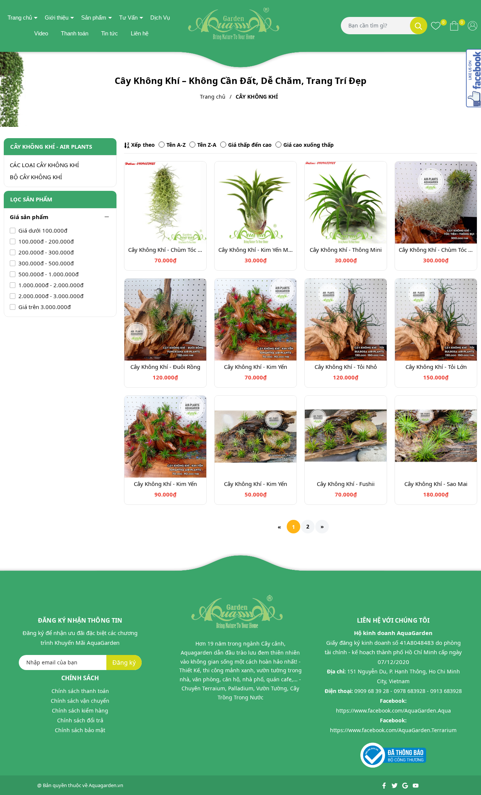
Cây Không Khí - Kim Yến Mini (255, 249)
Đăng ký (124, 662)
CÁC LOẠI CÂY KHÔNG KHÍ (44, 165)
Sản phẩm (93, 17)
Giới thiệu (56, 17)
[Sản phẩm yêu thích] (435, 25)
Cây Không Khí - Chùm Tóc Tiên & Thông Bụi (436, 249)
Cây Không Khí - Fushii (346, 483)
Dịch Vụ (160, 17)
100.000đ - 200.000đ (45, 241)
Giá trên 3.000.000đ (44, 307)
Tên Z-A (206, 144)
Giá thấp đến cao (250, 144)
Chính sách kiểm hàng (80, 710)
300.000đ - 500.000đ (45, 263)
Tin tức (109, 33)
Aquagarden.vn (106, 785)
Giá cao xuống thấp (308, 144)
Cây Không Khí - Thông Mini (346, 249)
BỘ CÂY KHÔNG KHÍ (36, 177)
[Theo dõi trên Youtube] (415, 785)
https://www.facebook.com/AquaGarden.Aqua (393, 710)
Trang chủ (20, 17)
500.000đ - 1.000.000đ (48, 274)
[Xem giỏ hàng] (454, 25)
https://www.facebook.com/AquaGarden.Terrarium (393, 730)
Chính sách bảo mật (80, 730)
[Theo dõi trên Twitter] (395, 785)
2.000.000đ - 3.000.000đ (50, 296)
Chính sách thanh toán (80, 690)
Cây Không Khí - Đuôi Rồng (165, 366)
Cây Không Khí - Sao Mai (435, 483)
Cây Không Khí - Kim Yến (255, 366)
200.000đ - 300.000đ (45, 252)
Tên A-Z (176, 144)
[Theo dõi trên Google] (405, 785)
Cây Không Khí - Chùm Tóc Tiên (165, 249)
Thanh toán (74, 33)
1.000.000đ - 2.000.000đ (50, 285)
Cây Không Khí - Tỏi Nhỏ (346, 366)
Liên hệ (139, 33)
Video (41, 33)
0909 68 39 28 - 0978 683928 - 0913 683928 (408, 690)
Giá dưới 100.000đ (42, 230)
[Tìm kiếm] (418, 25)
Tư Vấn (128, 17)
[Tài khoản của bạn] (472, 25)
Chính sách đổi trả (80, 720)
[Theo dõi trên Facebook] (384, 785)
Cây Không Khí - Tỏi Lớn (436, 366)
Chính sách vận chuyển (80, 700)
